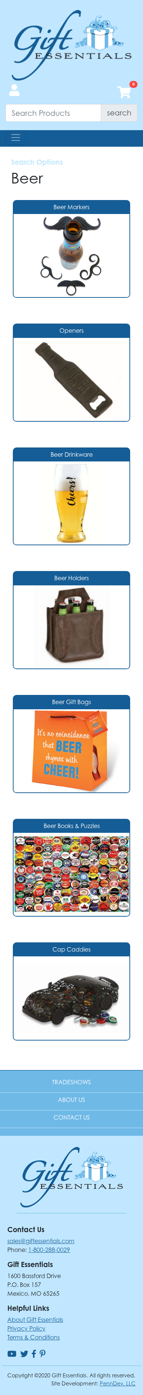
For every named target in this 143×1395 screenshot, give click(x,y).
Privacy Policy (26, 1328)
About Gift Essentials (35, 1319)
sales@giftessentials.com (40, 1241)
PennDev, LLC (118, 1383)
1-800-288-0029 (49, 1249)
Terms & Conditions (33, 1337)
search (119, 112)
